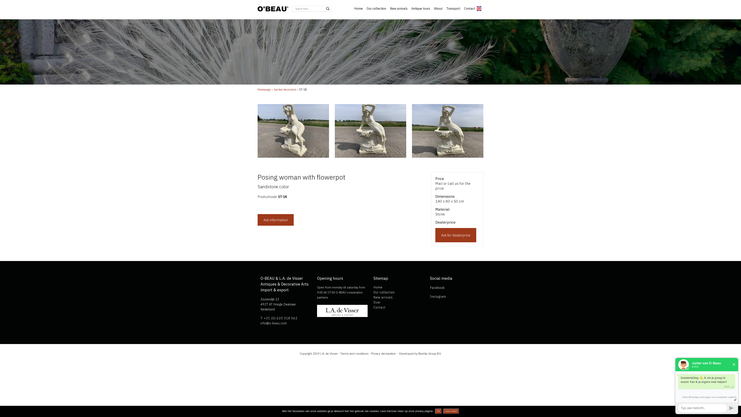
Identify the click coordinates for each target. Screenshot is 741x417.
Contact (469, 8)
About (438, 8)
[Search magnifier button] (328, 8)
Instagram (438, 296)
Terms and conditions (354, 353)
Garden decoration (285, 89)
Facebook (437, 288)
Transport (453, 8)
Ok (438, 411)
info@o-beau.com (274, 323)
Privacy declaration (383, 353)
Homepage (264, 89)
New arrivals (399, 8)
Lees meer (451, 411)
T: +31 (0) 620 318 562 (279, 318)
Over (377, 302)
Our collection (376, 8)
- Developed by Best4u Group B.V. (419, 353)
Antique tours (420, 8)
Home (358, 8)
